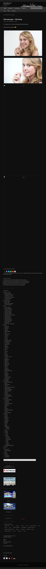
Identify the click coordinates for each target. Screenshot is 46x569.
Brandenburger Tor (8, 309)
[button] (4, 271)
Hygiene (7, 274)
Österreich (7, 426)
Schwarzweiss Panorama (9, 297)
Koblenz (6, 354)
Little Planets (7, 299)
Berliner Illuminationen (9, 303)
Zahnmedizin (29, 273)
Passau (6, 366)
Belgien (6, 416)
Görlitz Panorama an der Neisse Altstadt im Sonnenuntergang (14, 279)
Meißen (6, 361)
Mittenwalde (7, 363)
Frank (16, 21)
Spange (10, 274)
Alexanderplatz (7, 307)
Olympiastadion (8, 316)
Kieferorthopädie (39, 273)
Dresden (6, 339)
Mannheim (7, 360)
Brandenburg (7, 384)
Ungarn (6, 446)
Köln (6, 352)
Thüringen (7, 397)
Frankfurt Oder (7, 341)
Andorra (6, 415)
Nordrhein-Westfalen (8, 389)
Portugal (6, 431)
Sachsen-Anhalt (8, 394)
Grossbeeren (7, 344)
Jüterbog (6, 351)
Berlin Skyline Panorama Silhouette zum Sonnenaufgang (14, 285)
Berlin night (7, 302)
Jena (6, 350)
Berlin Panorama (8, 293)
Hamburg (6, 346)
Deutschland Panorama (9, 294)
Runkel (6, 371)
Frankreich (7, 420)
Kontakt (8, 10)
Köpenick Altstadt (8, 313)
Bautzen (6, 330)
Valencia (7, 444)
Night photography (6, 301)
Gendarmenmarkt (8, 311)
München (6, 365)
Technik (6, 454)
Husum (6, 349)
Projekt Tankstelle (8, 304)
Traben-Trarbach (8, 377)
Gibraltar (6, 421)
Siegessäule (7, 322)
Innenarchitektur (8, 412)
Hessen (6, 385)
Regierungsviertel (8, 318)
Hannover (6, 347)
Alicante (7, 436)
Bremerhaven (7, 333)
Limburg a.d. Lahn (8, 356)
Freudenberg (7, 342)
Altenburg (7, 327)
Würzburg (7, 379)
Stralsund (6, 374)
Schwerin (6, 373)
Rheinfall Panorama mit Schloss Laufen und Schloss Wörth (14, 283)
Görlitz (6, 345)
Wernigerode (7, 378)
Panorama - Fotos (30, 529)
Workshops (7, 455)
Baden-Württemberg (8, 382)
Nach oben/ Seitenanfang (7, 552)
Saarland (6, 392)
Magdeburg (7, 359)
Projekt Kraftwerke (8, 399)
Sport (6, 407)
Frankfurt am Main (8, 340)
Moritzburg (7, 364)
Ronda (7, 440)
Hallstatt (7, 427)
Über (4, 10)
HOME (5, 8)
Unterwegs (5, 413)
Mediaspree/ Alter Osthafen (10, 314)
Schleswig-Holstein (8, 396)
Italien (6, 425)
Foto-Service (10, 8)
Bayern (6, 383)
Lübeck (6, 358)
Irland (6, 423)
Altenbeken (7, 326)
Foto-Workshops (17, 8)
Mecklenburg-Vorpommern (10, 387)
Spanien (6, 435)
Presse (6, 406)
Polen (6, 430)
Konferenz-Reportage (9, 409)
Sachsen (6, 393)
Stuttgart (6, 375)
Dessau (6, 337)
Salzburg (8, 429)
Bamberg (6, 328)
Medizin (16, 273)
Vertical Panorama (8, 298)
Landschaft (7, 449)
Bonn (6, 332)
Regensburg (7, 369)
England (6, 418)
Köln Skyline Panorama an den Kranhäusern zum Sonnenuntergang (16, 281)
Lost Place (7, 402)
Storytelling (7, 456)
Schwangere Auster (8, 320)
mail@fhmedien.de (9, 545)
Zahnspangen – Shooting (12, 19)
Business (6, 408)
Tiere (6, 451)
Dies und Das (12, 273)
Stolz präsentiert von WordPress (23, 564)
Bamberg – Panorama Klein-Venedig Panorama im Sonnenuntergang (16, 282)
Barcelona (8, 437)
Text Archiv (5, 453)
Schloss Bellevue (8, 321)
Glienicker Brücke (8, 312)
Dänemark (7, 417)
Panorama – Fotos (6, 292)
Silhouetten (7, 401)
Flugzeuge (7, 404)
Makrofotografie (8, 450)
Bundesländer (6, 380)
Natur (4, 447)
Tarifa (7, 441)
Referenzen (24, 8)
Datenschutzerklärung (7, 541)
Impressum (14, 10)
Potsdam (6, 368)
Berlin (4, 306)
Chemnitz (6, 335)
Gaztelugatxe (8, 439)
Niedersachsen (7, 388)
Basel (7, 434)
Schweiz (6, 432)
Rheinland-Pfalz (8, 390)
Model (4, 274)
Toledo (7, 442)
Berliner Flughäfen (8, 308)
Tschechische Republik (9, 445)
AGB (4, 540)
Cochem (6, 336)
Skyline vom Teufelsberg (9, 323)
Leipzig (6, 355)
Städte (4, 325)
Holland (6, 422)
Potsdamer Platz (8, 317)
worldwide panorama (9, 295)
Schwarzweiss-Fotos (8, 403)
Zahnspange (34, 273)
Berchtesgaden (7, 331)
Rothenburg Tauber (8, 370)
